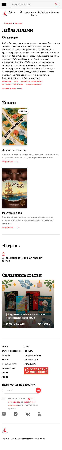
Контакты (28, 351)
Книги (34, 15)
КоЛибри (42, 12)
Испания (6, 81)
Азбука (12, 12)
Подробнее (7, 162)
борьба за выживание (32, 81)
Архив (5, 377)
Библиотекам (8, 368)
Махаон (55, 12)
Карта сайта (30, 364)
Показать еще (9, 88)
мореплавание (33, 84)
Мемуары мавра (12, 213)
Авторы (5, 360)
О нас (26, 347)
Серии (5, 373)
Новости (6, 355)
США (16, 81)
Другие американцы (15, 150)
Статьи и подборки (11, 351)
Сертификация (31, 360)
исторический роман (12, 84)
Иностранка (27, 12)
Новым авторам (9, 364)
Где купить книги (33, 355)
